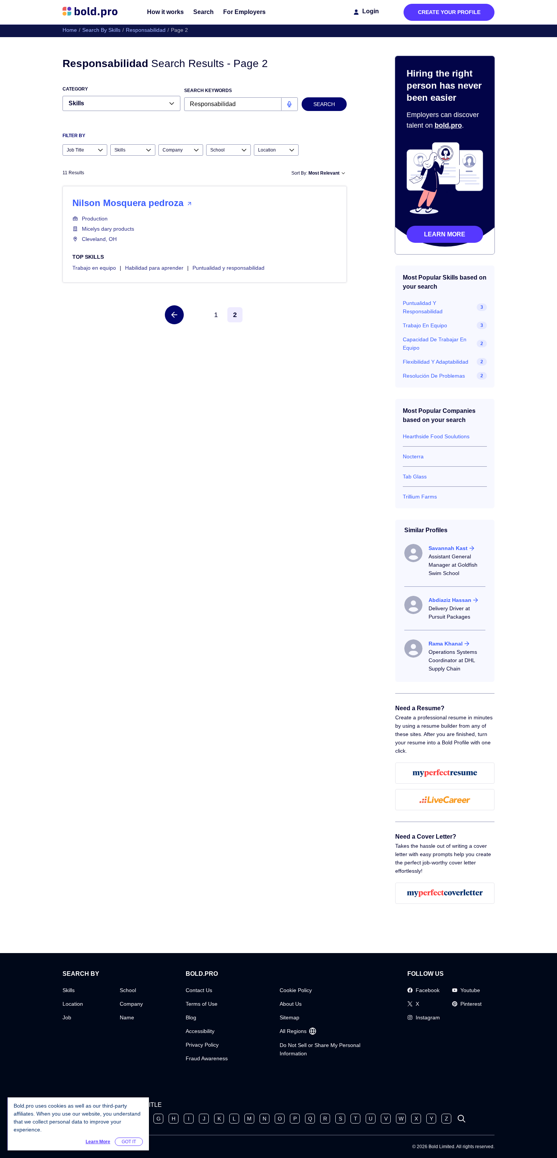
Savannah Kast (448, 548)
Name (127, 1017)
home (70, 30)
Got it (129, 1141)
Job (67, 1017)
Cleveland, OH (99, 239)
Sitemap (289, 1017)
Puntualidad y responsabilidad (228, 268)
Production (95, 219)
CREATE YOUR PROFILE (449, 12)
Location (73, 1004)
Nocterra (413, 456)
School (128, 990)
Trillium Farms (420, 497)
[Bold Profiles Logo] (90, 12)
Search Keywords (208, 90)
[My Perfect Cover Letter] (445, 893)
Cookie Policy (296, 990)
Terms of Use (201, 1004)
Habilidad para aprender (154, 268)
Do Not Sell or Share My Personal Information (320, 1049)
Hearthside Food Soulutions (436, 436)
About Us (291, 1004)
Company (131, 1004)
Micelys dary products (108, 229)
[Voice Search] (289, 104)
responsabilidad (146, 30)
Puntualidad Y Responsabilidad (423, 307)
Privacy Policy (202, 1045)
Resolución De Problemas (434, 376)
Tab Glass (415, 477)
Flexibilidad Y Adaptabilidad (435, 362)
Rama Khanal (446, 644)
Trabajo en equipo (94, 268)
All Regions (293, 1031)
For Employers (244, 12)
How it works (165, 12)
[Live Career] (445, 799)
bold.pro (448, 125)
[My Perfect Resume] (445, 773)
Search (203, 12)
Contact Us (199, 990)
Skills (69, 990)
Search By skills (101, 30)
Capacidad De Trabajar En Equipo (434, 343)
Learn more (444, 234)
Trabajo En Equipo (425, 325)
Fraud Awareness (207, 1058)
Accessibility (200, 1031)
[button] (174, 314)
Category (75, 89)
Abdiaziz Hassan (450, 600)
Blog (191, 1017)
